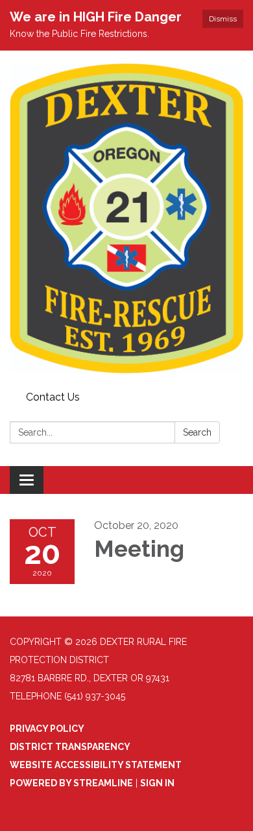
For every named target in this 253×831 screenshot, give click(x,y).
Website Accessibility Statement (96, 765)
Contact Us (53, 397)
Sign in (157, 783)
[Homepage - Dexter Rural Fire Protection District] (126, 218)
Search (197, 432)
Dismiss (223, 18)
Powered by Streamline (71, 783)
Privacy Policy (47, 728)
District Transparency (70, 747)
